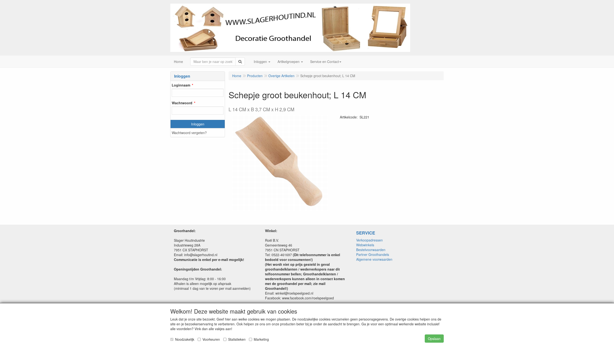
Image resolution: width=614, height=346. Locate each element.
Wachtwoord (182, 102)
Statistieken (237, 339)
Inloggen (197, 124)
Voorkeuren (211, 339)
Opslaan (434, 338)
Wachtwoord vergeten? (189, 132)
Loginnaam (181, 85)
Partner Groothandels (372, 254)
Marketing (261, 339)
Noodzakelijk (184, 339)
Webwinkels (365, 244)
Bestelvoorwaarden (370, 249)
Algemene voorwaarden (374, 259)
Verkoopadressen (369, 240)
